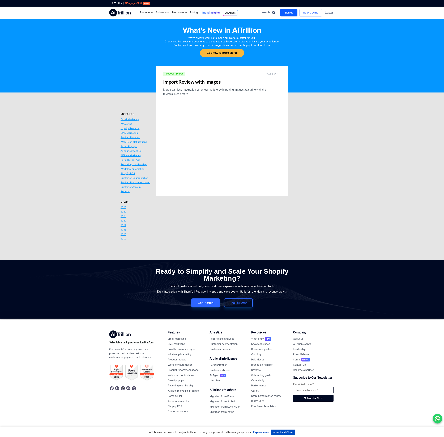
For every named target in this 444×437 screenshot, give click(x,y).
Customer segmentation (224, 344)
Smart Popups (129, 146)
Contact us (179, 45)
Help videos (257, 359)
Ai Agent (217, 375)
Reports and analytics (222, 338)
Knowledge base (260, 344)
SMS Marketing (129, 132)
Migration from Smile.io (223, 401)
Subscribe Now (313, 398)
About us (298, 338)
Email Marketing (130, 119)
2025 (123, 211)
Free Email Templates (263, 406)
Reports (125, 191)
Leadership (299, 349)
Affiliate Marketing (131, 155)
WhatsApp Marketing (179, 354)
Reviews (256, 370)
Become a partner (303, 370)
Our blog (256, 354)
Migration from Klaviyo (222, 396)
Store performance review (266, 396)
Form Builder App (130, 159)
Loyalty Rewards (130, 128)
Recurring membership (181, 385)
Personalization (218, 365)
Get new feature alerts (222, 52)
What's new (260, 338)
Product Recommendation (135, 182)
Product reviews (177, 359)
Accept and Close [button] (283, 432)
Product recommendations (183, 370)
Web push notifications (181, 375)
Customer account (178, 411)
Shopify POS (128, 173)
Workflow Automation (132, 168)
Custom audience (220, 370)
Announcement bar (179, 401)
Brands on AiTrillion (262, 364)
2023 (123, 220)
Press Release (301, 354)
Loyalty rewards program (182, 349)
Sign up (289, 12)
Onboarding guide (261, 375)
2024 (123, 216)
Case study (257, 380)
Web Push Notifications (134, 141)
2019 (123, 238)
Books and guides (261, 349)
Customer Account (131, 187)
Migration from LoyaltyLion (225, 406)
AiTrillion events (302, 344)
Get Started (206, 303)
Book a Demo (238, 303)
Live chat (215, 380)
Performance (258, 385)
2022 (123, 225)
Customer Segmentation (134, 177)
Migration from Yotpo (222, 411)
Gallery (255, 390)
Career (301, 359)
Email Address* (303, 384)
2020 (123, 234)
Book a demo (310, 12)
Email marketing (177, 338)
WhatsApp (126, 123)
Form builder (175, 396)
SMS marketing (176, 344)
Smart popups (176, 380)
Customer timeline (220, 349)
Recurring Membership (134, 164)
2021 (123, 229)
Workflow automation (180, 364)
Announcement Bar (131, 150)
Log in (329, 12)
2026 (123, 207)
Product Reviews (130, 137)
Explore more (261, 432)
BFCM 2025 (257, 401)
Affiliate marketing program (183, 390)
